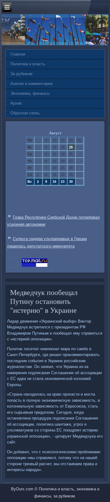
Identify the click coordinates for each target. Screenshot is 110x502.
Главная (17, 54)
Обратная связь (25, 113)
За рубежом (21, 73)
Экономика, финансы (30, 93)
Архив (16, 103)
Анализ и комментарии (31, 83)
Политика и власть (27, 64)
